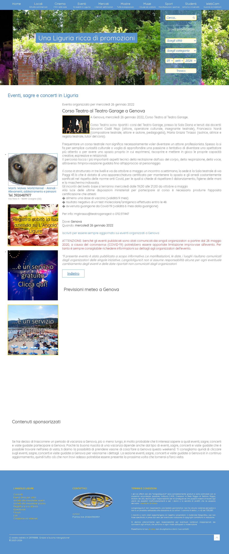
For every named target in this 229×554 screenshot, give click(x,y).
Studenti (190, 5)
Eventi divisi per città (24, 497)
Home (16, 4)
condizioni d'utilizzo (148, 503)
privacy (151, 529)
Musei (147, 5)
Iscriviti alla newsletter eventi (29, 500)
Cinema (60, 5)
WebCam (212, 5)
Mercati (103, 5)
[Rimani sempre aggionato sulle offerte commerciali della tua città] (33, 354)
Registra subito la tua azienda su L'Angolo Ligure (33, 225)
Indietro (73, 273)
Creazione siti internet (25, 518)
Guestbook (19, 509)
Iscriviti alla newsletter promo (29, 503)
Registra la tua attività (25, 506)
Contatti (17, 494)
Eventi (82, 5)
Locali (38, 5)
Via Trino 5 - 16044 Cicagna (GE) (32, 193)
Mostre (125, 5)
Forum (17, 512)
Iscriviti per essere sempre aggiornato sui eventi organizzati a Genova (110, 233)
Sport (169, 5)
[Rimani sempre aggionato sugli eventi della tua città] (33, 299)
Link (15, 515)
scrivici (75, 513)
